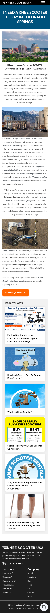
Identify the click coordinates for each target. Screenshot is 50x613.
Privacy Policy (28, 608)
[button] (43, 2)
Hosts (29, 596)
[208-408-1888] (4, 563)
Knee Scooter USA (10, 250)
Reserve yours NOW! (15, 292)
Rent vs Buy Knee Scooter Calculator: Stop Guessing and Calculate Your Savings (22, 338)
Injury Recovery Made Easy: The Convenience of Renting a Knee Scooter (23, 525)
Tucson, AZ (7, 577)
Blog (29, 581)
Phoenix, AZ (7, 573)
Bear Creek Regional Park (31, 173)
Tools (29, 585)
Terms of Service (14, 608)
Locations (31, 577)
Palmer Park (15, 180)
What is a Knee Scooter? (20, 412)
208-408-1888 (15, 563)
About (30, 573)
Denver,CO (7, 589)
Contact (30, 593)
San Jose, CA (8, 585)
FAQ (29, 589)
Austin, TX (6, 593)
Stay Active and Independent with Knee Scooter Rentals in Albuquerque (24, 485)
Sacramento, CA (9, 581)
